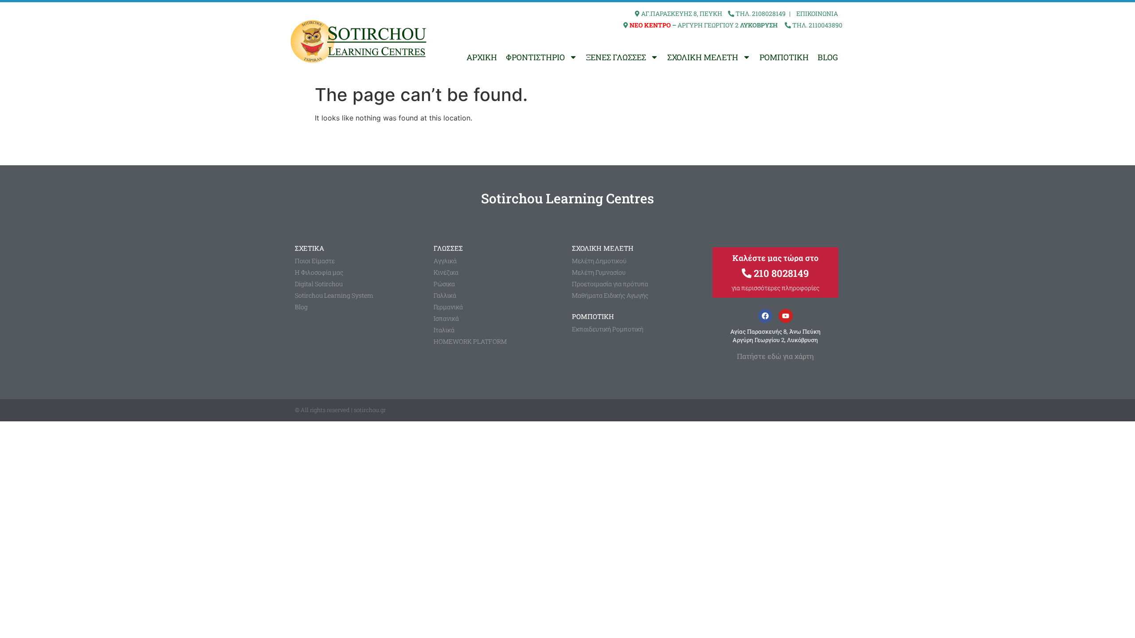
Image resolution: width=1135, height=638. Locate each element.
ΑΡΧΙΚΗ (481, 57)
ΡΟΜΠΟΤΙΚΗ (784, 57)
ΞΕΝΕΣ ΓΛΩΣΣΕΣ (616, 57)
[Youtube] (786, 316)
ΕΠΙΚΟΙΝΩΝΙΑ (817, 13)
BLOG (828, 57)
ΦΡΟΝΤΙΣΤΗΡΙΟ (535, 57)
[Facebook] (765, 316)
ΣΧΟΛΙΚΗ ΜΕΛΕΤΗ (702, 57)
